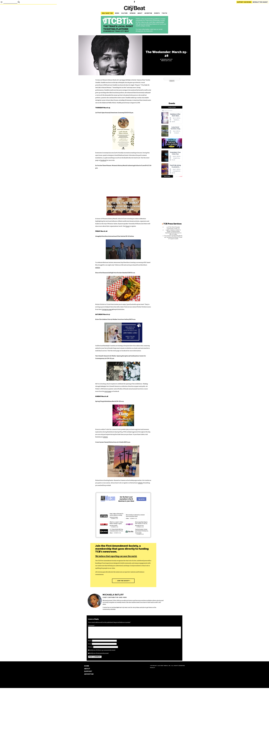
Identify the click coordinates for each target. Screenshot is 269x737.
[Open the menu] (1, 2)
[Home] (134, 8)
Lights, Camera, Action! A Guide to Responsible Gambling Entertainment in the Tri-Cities (173, 232)
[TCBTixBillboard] (134, 33)
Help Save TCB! (107, 13)
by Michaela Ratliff (166, 59)
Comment (91, 625)
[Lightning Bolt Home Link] (134, 2)
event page (107, 391)
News (117, 13)
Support (244, 2)
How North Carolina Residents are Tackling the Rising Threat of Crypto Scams (173, 237)
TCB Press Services (172, 224)
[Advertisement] (171, 262)
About (140, 13)
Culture (124, 13)
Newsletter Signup (260, 2)
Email (90, 644)
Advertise (148, 13)
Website (90, 647)
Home (86, 666)
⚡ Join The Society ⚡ (123, 580)
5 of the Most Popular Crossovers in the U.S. (173, 227)
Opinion (132, 13)
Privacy (152, 667)
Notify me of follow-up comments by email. (102, 650)
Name (90, 640)
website (97, 267)
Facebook (103, 160)
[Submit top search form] (18, 2)
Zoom (127, 226)
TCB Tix (164, 13)
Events (157, 13)
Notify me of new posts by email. (99, 653)
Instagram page (107, 309)
